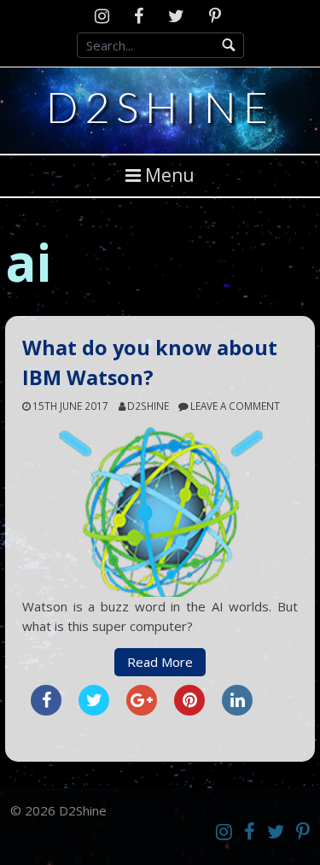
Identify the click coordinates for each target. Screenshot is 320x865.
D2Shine (160, 106)
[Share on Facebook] (46, 710)
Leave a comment (235, 405)
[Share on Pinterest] (189, 710)
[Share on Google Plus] (141, 710)
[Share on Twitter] (94, 710)
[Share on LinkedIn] (237, 710)
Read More (160, 661)
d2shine (148, 405)
